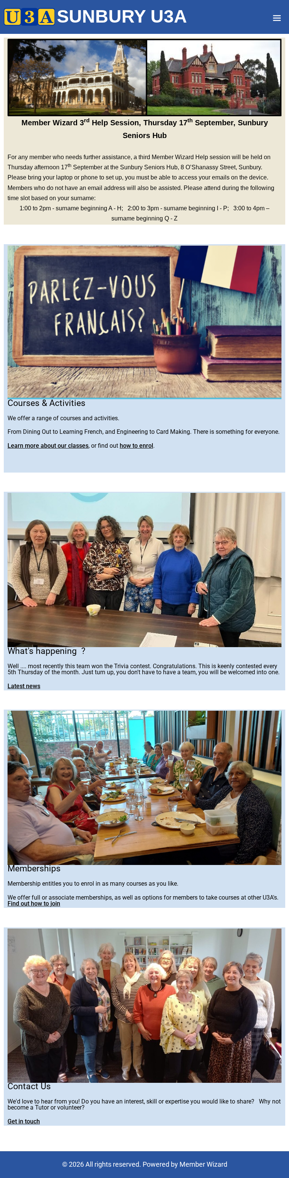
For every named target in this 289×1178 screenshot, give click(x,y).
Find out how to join (34, 903)
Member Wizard (203, 1164)
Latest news (24, 686)
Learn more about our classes (48, 445)
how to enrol (136, 445)
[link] (29, 17)
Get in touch (24, 1121)
